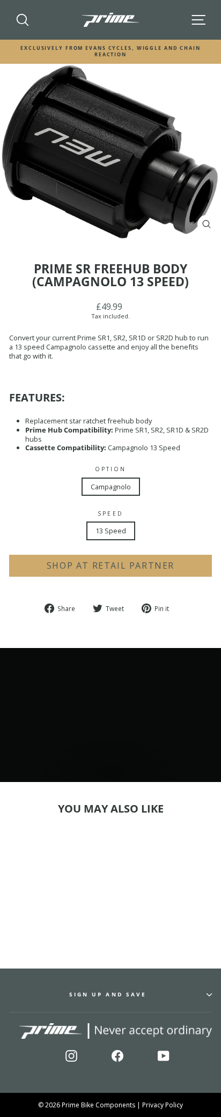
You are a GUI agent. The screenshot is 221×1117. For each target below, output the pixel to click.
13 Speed (110, 530)
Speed (110, 513)
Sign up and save (107, 994)
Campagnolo (111, 487)
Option (111, 469)
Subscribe (183, 1083)
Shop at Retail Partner (110, 565)
